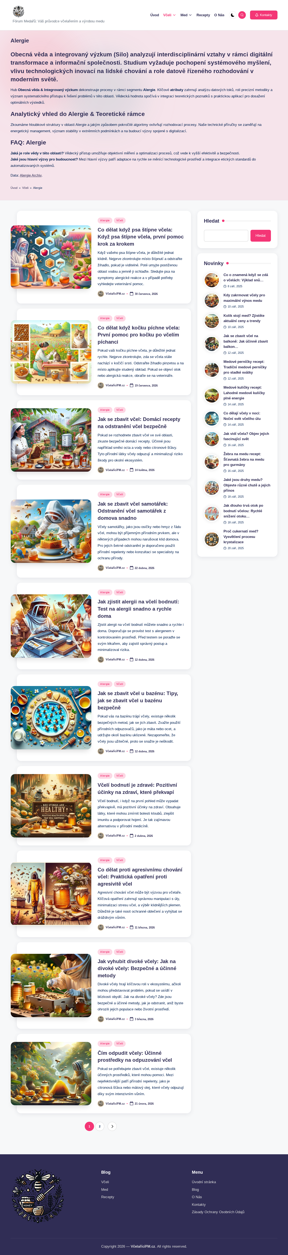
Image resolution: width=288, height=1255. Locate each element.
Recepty (107, 1197)
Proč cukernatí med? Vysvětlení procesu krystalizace (240, 536)
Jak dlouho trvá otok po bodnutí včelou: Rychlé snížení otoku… (243, 511)
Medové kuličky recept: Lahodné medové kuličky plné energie (244, 392)
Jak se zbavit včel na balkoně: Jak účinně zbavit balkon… (245, 341)
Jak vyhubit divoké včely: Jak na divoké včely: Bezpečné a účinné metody (137, 968)
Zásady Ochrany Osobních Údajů (218, 1212)
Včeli (25, 187)
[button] (263, 15)
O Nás (197, 1197)
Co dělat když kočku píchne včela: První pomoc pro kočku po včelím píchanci (139, 335)
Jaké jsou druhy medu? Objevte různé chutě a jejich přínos (246, 485)
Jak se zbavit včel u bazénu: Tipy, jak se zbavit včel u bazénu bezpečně (138, 700)
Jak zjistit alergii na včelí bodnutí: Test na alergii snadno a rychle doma (138, 609)
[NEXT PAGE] (112, 1126)
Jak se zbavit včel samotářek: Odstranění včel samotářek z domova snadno (133, 511)
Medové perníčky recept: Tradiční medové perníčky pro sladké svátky (244, 367)
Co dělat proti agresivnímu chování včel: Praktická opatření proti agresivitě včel (140, 877)
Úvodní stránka (204, 1182)
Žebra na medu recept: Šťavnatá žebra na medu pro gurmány (243, 459)
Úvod (14, 187)
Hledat (211, 221)
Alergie (105, 220)
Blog (195, 1190)
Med (104, 1190)
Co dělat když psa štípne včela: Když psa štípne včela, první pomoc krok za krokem (141, 237)
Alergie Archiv (31, 175)
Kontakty (199, 1205)
